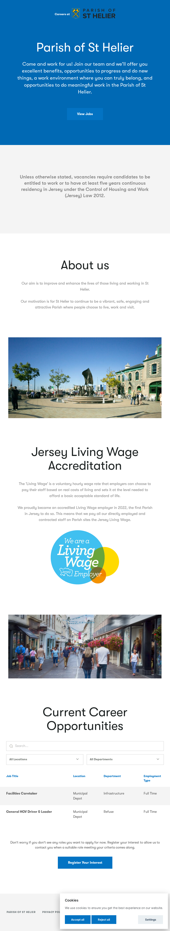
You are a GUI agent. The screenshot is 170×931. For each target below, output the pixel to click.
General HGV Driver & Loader (29, 812)
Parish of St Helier (21, 912)
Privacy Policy (53, 912)
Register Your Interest (85, 863)
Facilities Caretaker (21, 793)
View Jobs (85, 114)
